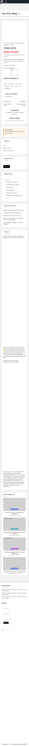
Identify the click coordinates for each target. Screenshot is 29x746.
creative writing (18, 83)
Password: (6, 614)
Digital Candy (10, 187)
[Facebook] (14, 26)
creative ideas (11, 83)
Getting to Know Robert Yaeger (10, 360)
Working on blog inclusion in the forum (12, 215)
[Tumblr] (14, 38)
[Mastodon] (14, 28)
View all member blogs (7, 198)
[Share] (14, 40)
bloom (6, 83)
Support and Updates (8, 150)
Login (4, 145)
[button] (8, 96)
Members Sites (6, 148)
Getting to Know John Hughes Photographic (13, 210)
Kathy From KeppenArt (12, 182)
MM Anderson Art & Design (13, 184)
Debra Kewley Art (11, 190)
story (20, 86)
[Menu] (19, 13)
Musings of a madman (12, 193)
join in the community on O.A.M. (19, 744)
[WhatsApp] (14, 35)
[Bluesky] (14, 24)
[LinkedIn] (14, 33)
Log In (6, 622)
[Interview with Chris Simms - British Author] (14, 291)
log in (23, 131)
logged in (13, 120)
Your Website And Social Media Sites (12, 212)
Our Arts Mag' (9, 13)
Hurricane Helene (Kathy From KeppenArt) (14, 571)
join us (7, 133)
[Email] (14, 31)
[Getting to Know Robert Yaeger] (14, 416)
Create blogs (5, 744)
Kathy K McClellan (10, 78)
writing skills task (7, 88)
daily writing (6, 86)
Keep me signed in (10, 619)
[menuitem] (2, 1)
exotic (12, 86)
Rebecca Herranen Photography (14, 195)
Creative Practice (14, 509)
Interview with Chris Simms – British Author (13, 236)
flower (16, 86)
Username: (6, 608)
